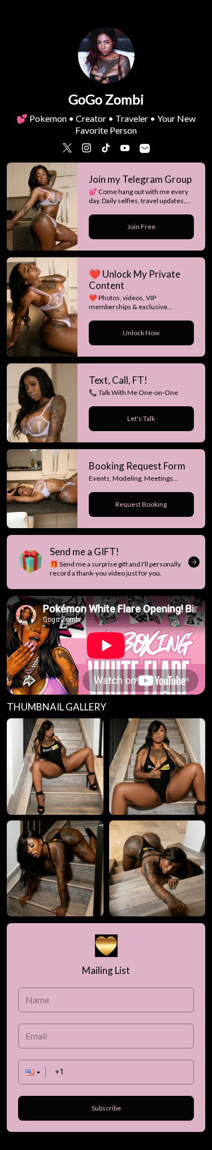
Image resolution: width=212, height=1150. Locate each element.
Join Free (141, 226)
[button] (32, 1072)
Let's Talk (141, 418)
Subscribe (106, 1108)
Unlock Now (141, 332)
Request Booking (141, 504)
